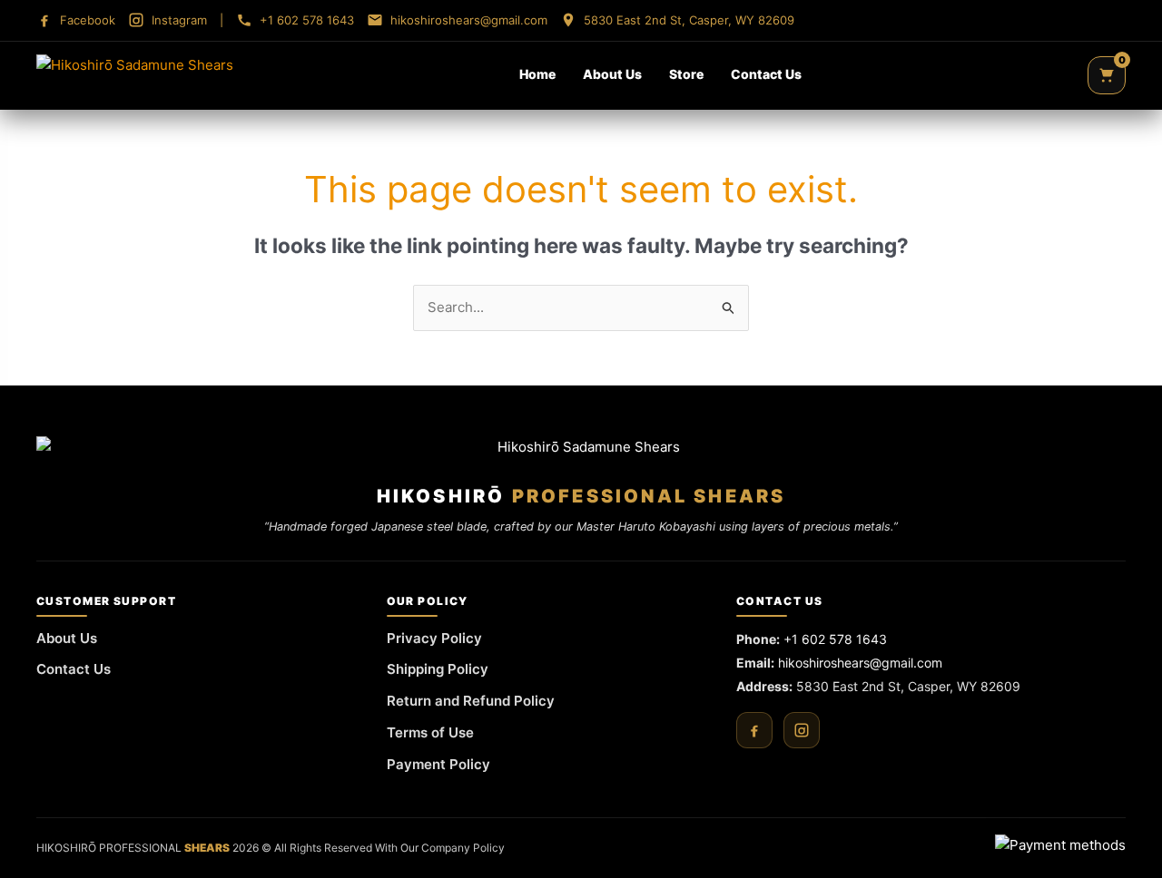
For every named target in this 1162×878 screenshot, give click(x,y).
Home (537, 74)
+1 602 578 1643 (835, 639)
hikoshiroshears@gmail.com (860, 662)
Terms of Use (430, 732)
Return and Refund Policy (471, 700)
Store (686, 74)
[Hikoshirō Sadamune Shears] (134, 75)
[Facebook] (754, 730)
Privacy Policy (434, 638)
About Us (612, 74)
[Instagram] (801, 730)
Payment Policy (438, 764)
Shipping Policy (437, 669)
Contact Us (766, 74)
